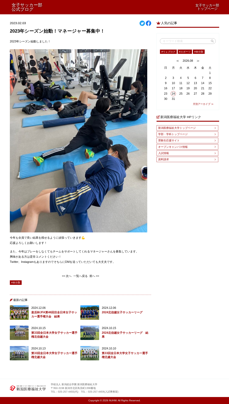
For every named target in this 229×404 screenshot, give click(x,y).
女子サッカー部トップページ (207, 7)
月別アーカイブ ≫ (203, 104)
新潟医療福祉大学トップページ (177, 127)
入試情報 (163, 153)
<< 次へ (67, 276)
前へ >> (94, 276)
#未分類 (198, 51)
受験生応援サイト (169, 140)
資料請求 (163, 159)
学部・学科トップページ (173, 134)
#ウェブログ (168, 51)
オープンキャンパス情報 (173, 146)
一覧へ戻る (80, 276)
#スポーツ (185, 51)
